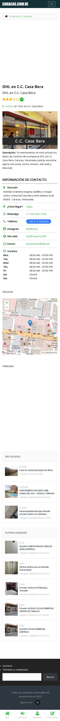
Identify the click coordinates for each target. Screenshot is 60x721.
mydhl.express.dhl (36, 236)
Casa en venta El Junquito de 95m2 (36, 470)
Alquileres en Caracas (39, 553)
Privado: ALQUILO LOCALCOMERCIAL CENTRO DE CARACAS (36, 610)
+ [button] (7, 303)
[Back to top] (50, 701)
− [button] (7, 307)
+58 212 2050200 (39, 221)
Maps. (29, 206)
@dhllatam (32, 228)
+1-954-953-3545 (36, 213)
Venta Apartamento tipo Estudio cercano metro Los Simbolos (34, 512)
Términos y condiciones (15, 669)
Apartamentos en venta (40, 497)
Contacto (7, 665)
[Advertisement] (30, 53)
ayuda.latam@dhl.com (38, 243)
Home (9, 106)
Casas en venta (36, 473)
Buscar (50, 677)
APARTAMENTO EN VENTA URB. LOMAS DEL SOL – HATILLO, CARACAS (36, 492)
